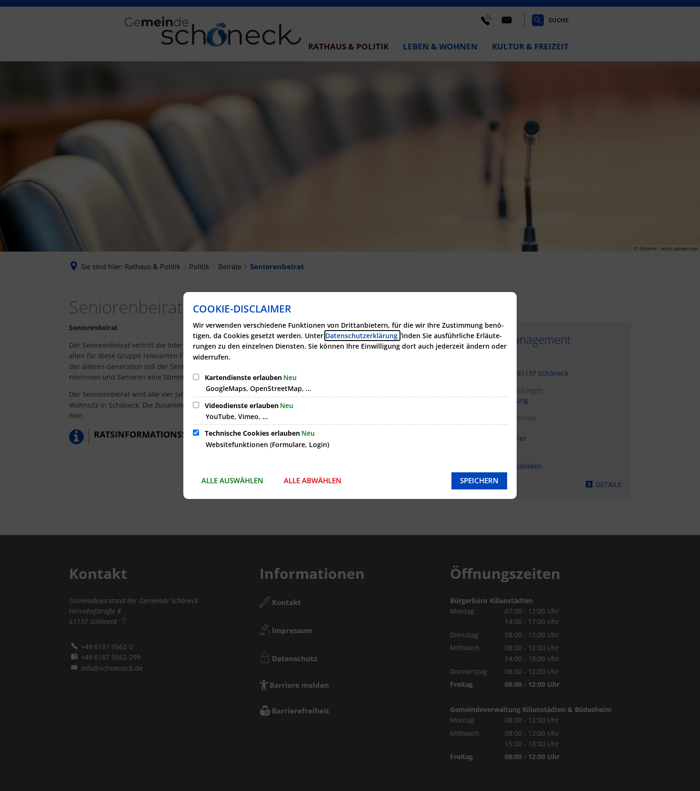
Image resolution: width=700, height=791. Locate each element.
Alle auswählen (232, 480)
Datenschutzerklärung (362, 335)
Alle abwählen (312, 480)
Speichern (479, 480)
